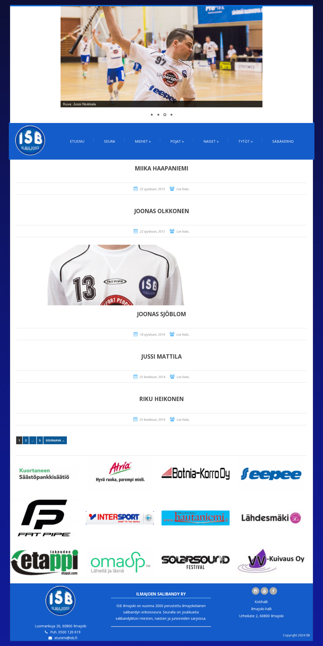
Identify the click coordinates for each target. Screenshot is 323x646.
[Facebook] (273, 591)
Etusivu (77, 141)
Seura (109, 141)
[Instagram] (255, 591)
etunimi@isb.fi (66, 637)
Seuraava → (55, 440)
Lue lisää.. (183, 189)
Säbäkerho (283, 141)
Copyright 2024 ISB (296, 635)
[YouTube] (264, 591)
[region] (161, 64)
